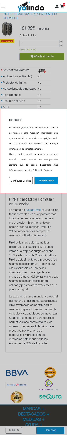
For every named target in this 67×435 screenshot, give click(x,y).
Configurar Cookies (21, 180)
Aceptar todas (46, 180)
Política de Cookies (42, 170)
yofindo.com (27, 127)
